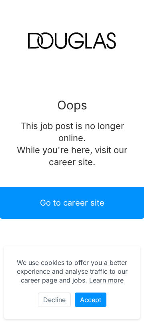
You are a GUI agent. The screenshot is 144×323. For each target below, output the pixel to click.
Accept (90, 300)
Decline (54, 300)
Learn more (106, 280)
